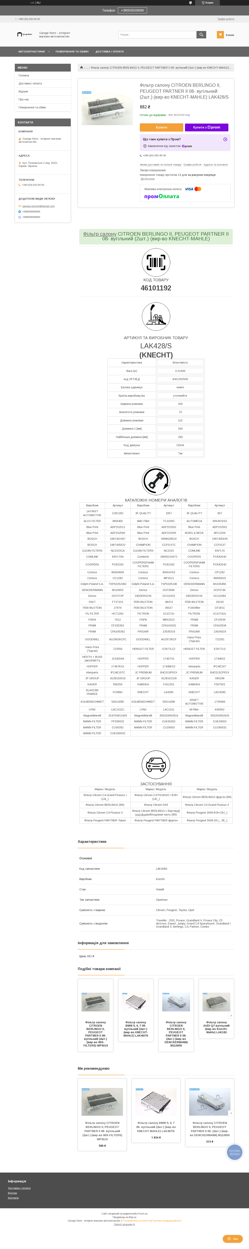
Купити (161, 127)
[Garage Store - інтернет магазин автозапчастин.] (25, 41)
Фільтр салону (100, 234)
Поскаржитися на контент (136, 1220)
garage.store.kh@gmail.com (38, 206)
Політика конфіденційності (166, 1220)
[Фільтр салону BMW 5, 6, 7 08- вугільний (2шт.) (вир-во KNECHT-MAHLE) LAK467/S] (135, 998)
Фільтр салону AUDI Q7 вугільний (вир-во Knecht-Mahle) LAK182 (216, 1027)
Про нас (24, 99)
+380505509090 (132, 10)
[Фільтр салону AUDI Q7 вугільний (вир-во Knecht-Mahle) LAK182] (216, 998)
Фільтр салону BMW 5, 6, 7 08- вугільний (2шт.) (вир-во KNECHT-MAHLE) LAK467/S (136, 1029)
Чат (235, 1238)
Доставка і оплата (110, 51)
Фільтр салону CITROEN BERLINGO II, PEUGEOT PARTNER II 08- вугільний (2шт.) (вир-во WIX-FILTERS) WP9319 (95, 1034)
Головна (24, 75)
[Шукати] (201, 34)
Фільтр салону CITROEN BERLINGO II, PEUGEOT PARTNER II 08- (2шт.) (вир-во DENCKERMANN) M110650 (177, 1034)
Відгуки (23, 91)
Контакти (13, 1197)
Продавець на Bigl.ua (124, 1217)
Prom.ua (142, 1213)
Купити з (200, 127)
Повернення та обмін (72, 51)
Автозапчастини (31, 51)
